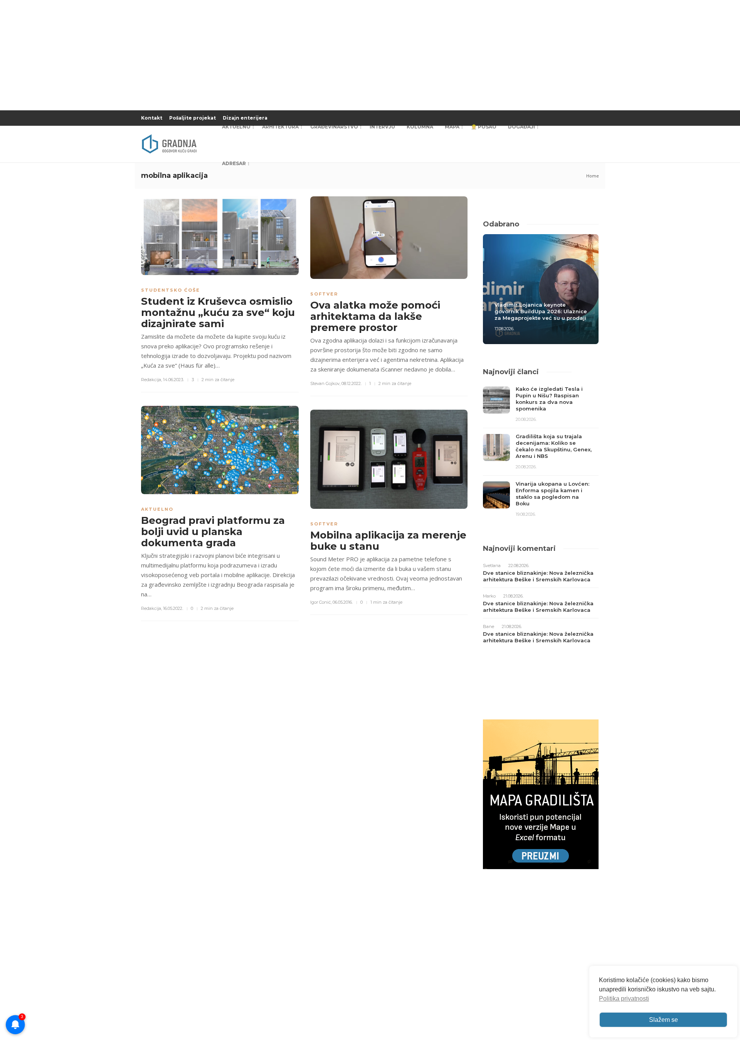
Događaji (521, 127)
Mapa (452, 127)
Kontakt (151, 118)
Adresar (234, 163)
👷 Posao (483, 127)
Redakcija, (151, 379)
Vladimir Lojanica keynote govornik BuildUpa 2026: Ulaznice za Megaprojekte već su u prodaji (540, 311)
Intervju (382, 127)
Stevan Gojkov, (325, 383)
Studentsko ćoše (170, 290)
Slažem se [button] (663, 1019)
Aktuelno (236, 127)
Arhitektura (280, 127)
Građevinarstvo (334, 127)
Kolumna (420, 127)
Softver (324, 294)
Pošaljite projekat (192, 118)
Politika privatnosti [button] (624, 998)
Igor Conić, (320, 602)
